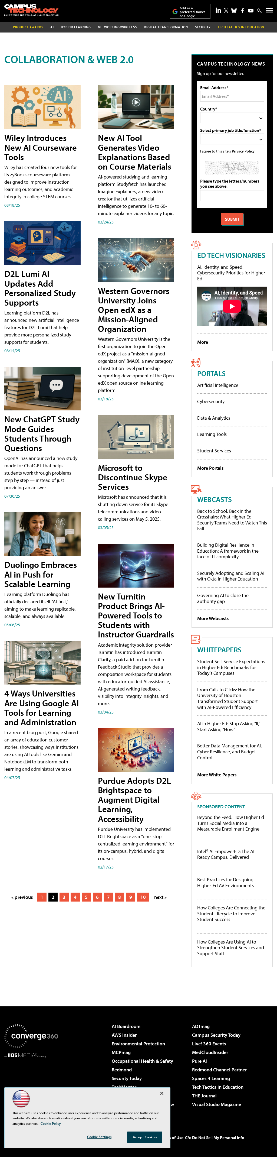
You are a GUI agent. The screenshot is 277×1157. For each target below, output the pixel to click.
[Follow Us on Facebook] (242, 10)
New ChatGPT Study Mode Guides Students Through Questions (42, 433)
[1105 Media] (31, 1085)
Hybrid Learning (76, 27)
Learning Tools (212, 434)
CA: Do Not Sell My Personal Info (214, 1137)
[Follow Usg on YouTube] (250, 10)
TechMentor (124, 1087)
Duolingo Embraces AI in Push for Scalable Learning (40, 574)
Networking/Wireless (117, 27)
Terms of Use (171, 1137)
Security (203, 27)
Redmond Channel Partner (219, 1070)
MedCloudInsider (210, 1052)
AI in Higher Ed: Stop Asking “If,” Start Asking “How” (228, 726)
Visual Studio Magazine (216, 1104)
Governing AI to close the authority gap (223, 598)
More (202, 342)
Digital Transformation (166, 27)
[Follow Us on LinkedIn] (218, 10)
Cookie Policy (51, 1123)
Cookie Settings (99, 1137)
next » (160, 897)
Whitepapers (219, 649)
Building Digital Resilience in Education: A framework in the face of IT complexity (228, 551)
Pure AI (199, 1061)
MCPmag (121, 1052)
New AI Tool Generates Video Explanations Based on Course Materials (134, 152)
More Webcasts (213, 618)
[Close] (162, 1093)
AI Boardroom (126, 1026)
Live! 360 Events (209, 1044)
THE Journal (204, 1096)
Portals (211, 373)
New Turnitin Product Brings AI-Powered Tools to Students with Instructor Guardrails (136, 615)
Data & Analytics (213, 418)
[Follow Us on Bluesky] (234, 10)
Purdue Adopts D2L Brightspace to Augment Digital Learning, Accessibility (134, 799)
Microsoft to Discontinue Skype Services (132, 477)
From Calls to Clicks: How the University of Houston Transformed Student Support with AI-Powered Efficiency (227, 698)
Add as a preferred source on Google (193, 12)
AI (52, 27)
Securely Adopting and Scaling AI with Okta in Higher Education (230, 576)
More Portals (210, 468)
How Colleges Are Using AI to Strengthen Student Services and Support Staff (230, 948)
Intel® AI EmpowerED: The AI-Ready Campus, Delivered (226, 854)
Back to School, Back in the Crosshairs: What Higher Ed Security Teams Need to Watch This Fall (232, 520)
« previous (22, 897)
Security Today (127, 1078)
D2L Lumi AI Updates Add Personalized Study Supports (40, 288)
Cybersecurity (211, 401)
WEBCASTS (214, 499)
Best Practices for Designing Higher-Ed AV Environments (225, 882)
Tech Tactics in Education (217, 1087)
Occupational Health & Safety (142, 1061)
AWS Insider (124, 1035)
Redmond (122, 1070)
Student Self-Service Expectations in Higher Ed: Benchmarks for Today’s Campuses (231, 667)
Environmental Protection (138, 1044)
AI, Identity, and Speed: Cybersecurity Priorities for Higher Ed (231, 273)
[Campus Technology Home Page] (31, 10)
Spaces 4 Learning (211, 1078)
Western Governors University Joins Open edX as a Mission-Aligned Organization (133, 309)
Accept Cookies (145, 1137)
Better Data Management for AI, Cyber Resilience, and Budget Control (229, 751)
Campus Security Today (216, 1035)
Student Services (214, 451)
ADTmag (201, 1026)
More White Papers (217, 775)
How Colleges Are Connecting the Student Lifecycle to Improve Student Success (231, 913)
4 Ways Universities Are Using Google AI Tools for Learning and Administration (41, 707)
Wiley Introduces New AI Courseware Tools (40, 147)
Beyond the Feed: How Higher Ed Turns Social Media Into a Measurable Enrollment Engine (230, 823)
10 (143, 897)
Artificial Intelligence (217, 385)
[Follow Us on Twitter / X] (226, 10)
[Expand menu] (269, 11)
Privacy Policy (243, 151)
